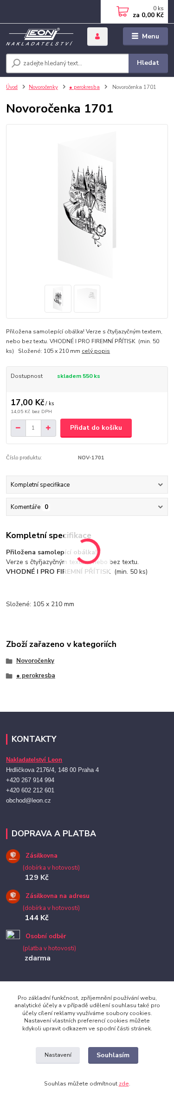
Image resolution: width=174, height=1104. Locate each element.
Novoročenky (43, 87)
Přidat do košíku (96, 427)
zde (124, 1083)
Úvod (12, 87)
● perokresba (84, 87)
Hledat (148, 62)
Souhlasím (113, 1055)
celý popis (96, 351)
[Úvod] (39, 36)
